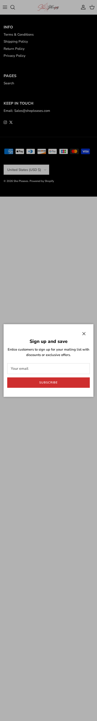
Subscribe (48, 383)
